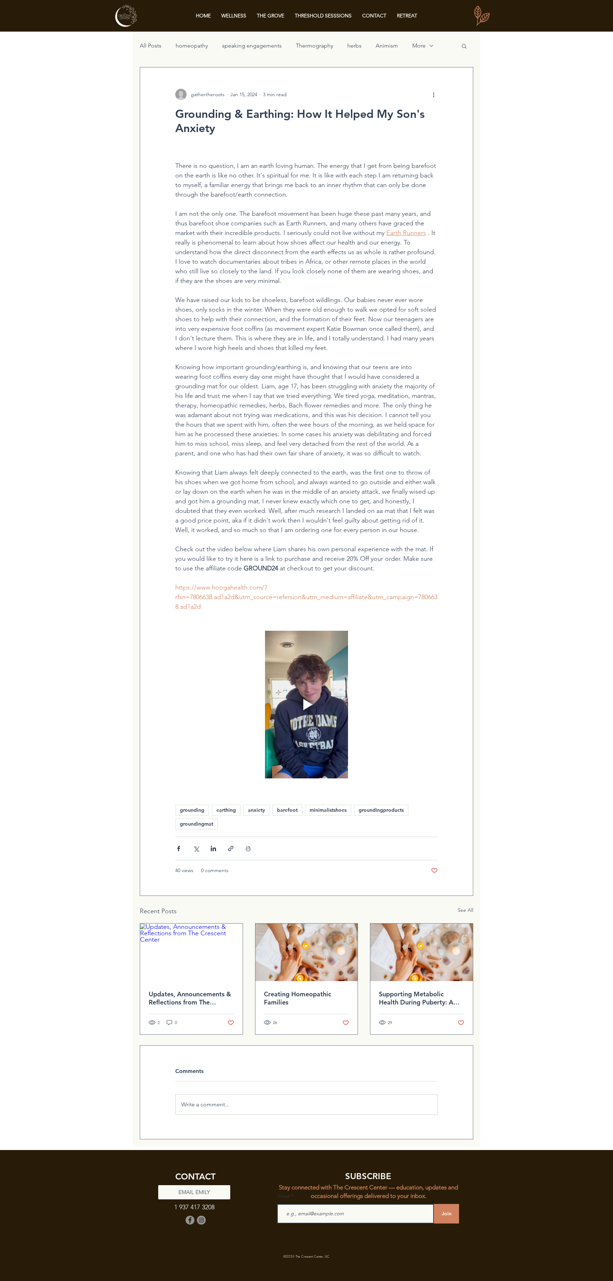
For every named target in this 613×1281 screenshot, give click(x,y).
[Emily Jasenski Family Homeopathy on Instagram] (201, 1220)
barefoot (287, 810)
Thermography (314, 45)
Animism (387, 45)
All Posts (150, 45)
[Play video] (306, 704)
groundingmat (196, 824)
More (419, 45)
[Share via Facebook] (178, 848)
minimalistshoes (328, 810)
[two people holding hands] (306, 952)
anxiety (256, 810)
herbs (354, 45)
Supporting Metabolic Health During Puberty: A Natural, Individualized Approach (416, 998)
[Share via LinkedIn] (213, 848)
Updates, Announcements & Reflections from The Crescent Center (190, 998)
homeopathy (192, 45)
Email (284, 1196)
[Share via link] (230, 848)
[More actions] (433, 94)
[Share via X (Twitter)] (196, 848)
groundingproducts (381, 810)
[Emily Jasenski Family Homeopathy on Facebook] (190, 1220)
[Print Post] (248, 848)
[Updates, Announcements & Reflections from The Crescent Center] (191, 952)
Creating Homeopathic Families (297, 998)
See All (465, 910)
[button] (464, 46)
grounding (192, 810)
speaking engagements (252, 45)
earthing (226, 810)
